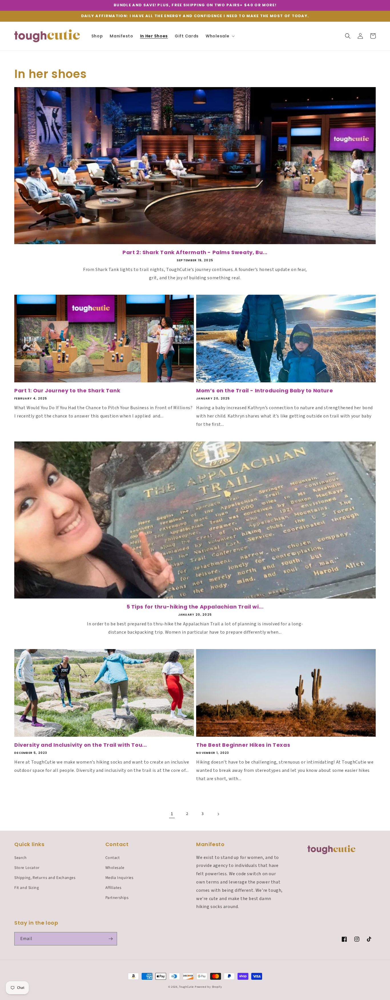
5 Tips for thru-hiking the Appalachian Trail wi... (195, 606)
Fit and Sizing (26, 888)
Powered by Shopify (208, 987)
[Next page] (218, 814)
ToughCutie (186, 987)
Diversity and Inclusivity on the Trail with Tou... (80, 745)
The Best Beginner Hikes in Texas (243, 745)
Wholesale (114, 868)
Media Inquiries (119, 878)
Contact (112, 858)
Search (20, 858)
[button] (219, 36)
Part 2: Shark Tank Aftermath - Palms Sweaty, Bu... (195, 252)
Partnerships (117, 898)
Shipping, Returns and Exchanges (45, 878)
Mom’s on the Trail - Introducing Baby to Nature (264, 390)
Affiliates (113, 888)
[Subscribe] (110, 938)
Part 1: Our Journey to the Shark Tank (67, 390)
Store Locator (27, 868)
